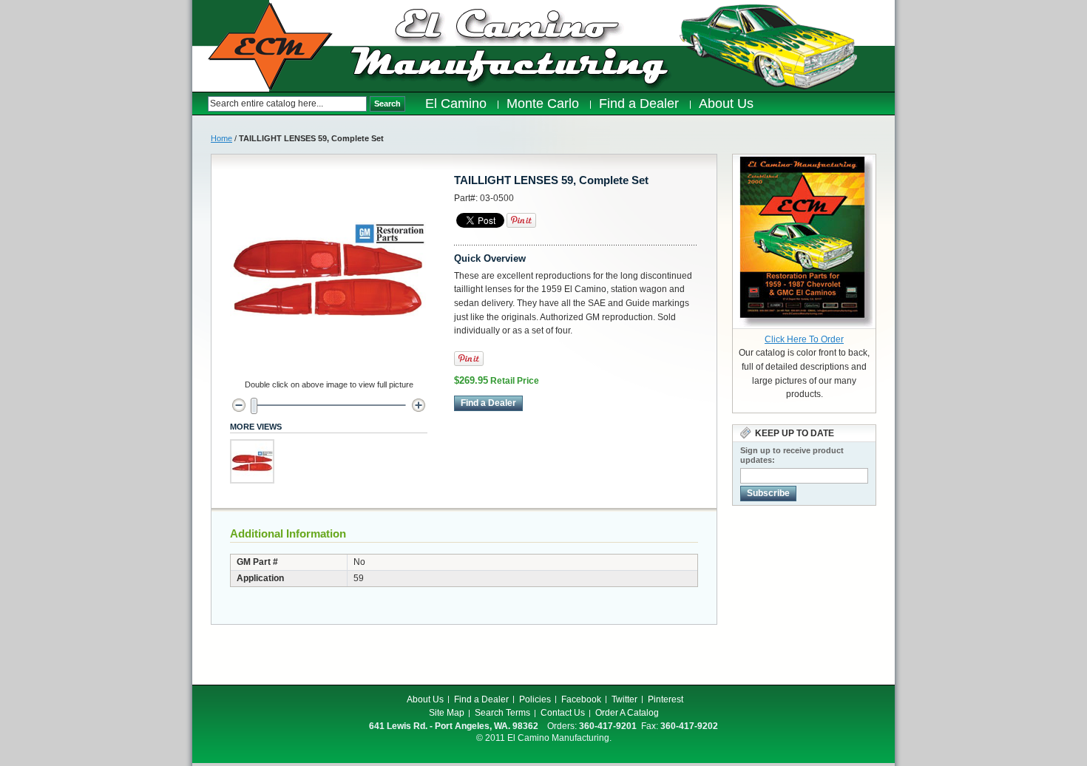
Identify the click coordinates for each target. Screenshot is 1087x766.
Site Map (446, 713)
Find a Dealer (481, 699)
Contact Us (563, 713)
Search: (200, 104)
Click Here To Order (804, 339)
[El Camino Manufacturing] (270, 46)
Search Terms (502, 713)
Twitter (624, 699)
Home (221, 138)
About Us (425, 699)
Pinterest (665, 699)
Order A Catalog (627, 713)
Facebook (581, 699)
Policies (535, 699)
